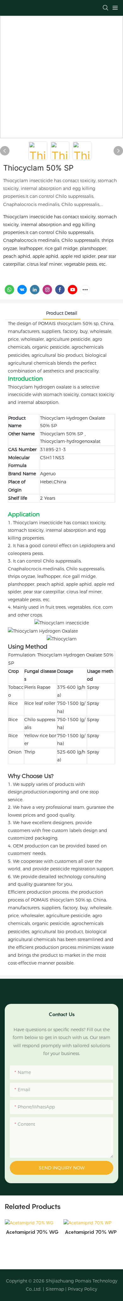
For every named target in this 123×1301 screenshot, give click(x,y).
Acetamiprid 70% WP (91, 1232)
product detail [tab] (61, 313)
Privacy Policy (82, 1289)
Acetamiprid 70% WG (32, 1232)
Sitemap (55, 1289)
